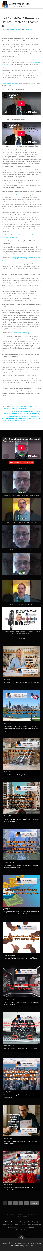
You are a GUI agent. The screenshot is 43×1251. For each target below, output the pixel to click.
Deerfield (5, 1224)
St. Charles (31, 1227)
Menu (39, 4)
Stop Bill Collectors (16, 421)
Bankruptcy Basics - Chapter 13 (23, 407)
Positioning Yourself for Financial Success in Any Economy (21, 682)
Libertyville (15, 1224)
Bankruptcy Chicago (32, 412)
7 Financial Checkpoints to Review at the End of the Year (21, 958)
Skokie (22, 1227)
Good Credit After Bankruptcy (20, 333)
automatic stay (15, 412)
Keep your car (25, 418)
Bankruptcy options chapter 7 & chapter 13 (20, 414)
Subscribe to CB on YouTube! (22, 463)
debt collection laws (17, 195)
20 (27, 1203)
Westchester (21, 1230)
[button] (23, 468)
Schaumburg (13, 1227)
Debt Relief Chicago (10, 418)
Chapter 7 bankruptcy (31, 416)
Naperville (26, 1224)
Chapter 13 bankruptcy (11, 416)
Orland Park (36, 1224)
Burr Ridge (32, 1222)
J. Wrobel (28, 29)
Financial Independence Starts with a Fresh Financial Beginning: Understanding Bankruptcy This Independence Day (21, 728)
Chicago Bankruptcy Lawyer (10, 84)
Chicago (23, 1222)
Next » (34, 1203)
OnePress (13, 1246)
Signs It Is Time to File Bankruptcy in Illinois (17, 775)
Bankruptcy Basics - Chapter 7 (14, 409)
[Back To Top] (21, 1238)
